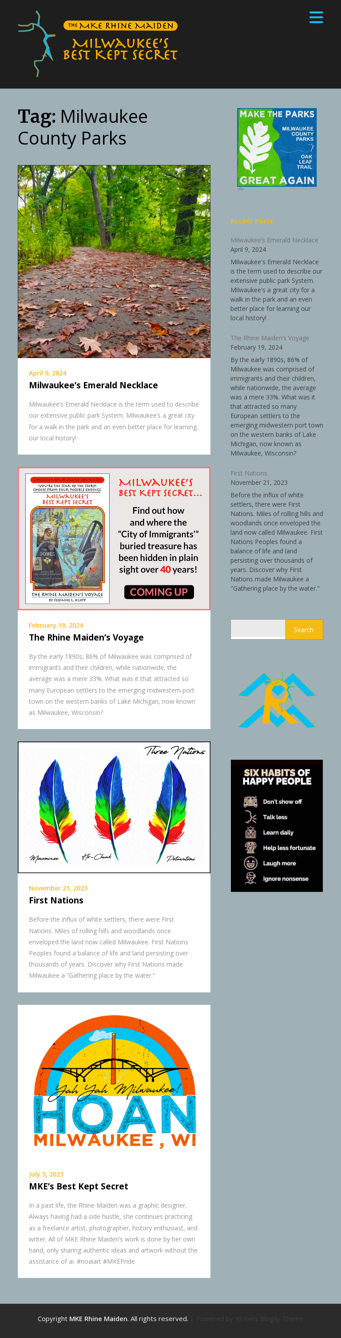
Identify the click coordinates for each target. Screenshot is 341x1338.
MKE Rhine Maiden (98, 1318)
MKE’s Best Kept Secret (78, 1186)
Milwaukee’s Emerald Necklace (93, 385)
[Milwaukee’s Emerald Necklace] (114, 260)
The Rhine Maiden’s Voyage (86, 637)
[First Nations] (114, 806)
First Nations (56, 900)
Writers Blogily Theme (269, 1318)
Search (303, 629)
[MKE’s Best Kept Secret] (114, 1080)
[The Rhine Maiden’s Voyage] (114, 537)
